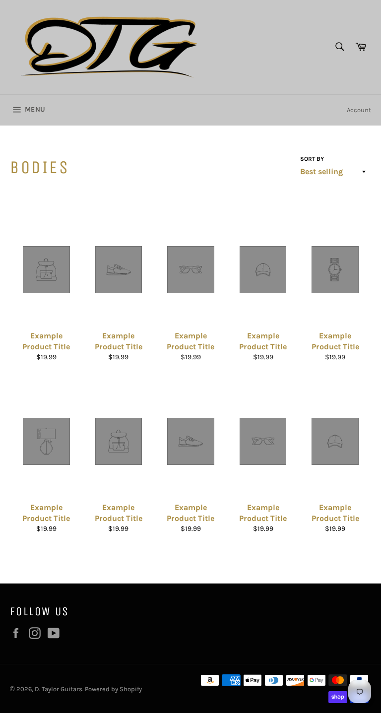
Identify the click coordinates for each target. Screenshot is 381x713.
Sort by (312, 158)
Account (359, 110)
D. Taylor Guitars (58, 689)
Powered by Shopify (113, 689)
